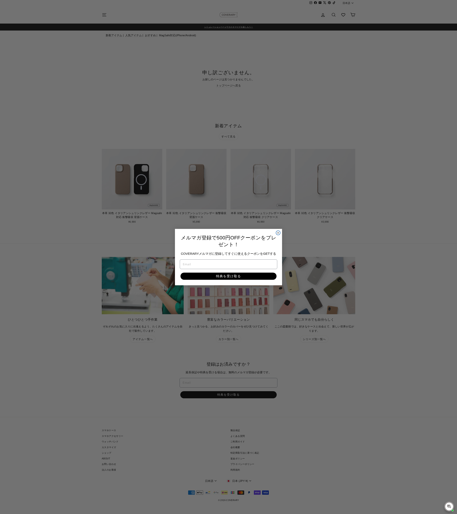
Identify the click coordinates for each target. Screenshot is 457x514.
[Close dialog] (278, 233)
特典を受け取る (228, 276)
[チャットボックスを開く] (449, 507)
